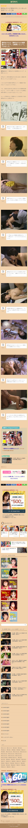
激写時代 (14, 2)
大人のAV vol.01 (9, 751)
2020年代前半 (6, 730)
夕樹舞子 (3, 751)
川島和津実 (18, 759)
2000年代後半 (6, 724)
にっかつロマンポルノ (8, 737)
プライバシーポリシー (11, 824)
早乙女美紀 (24, 759)
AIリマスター (6, 734)
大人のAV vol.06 (19, 753)
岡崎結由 (8, 759)
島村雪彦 (13, 759)
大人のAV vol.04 (4, 753)
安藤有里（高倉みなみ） (13, 757)
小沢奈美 (3, 759)
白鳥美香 (23, 763)
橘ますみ (8, 763)
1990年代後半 (6, 717)
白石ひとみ (18, 763)
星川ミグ (3, 761)
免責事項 (18, 824)
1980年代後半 (6, 710)
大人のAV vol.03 (23, 751)
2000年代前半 (6, 720)
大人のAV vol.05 (11, 753)
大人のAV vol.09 (19, 755)
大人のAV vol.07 (4, 755)
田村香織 (12, 763)
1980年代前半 (6, 707)
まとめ (4, 740)
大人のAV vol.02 (16, 751)
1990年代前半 (6, 714)
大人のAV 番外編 (4, 757)
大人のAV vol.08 (11, 755)
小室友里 (20, 757)
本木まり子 (19, 761)
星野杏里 (14, 761)
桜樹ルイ (24, 761)
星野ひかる (8, 761)
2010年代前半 (6, 727)
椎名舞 (3, 763)
